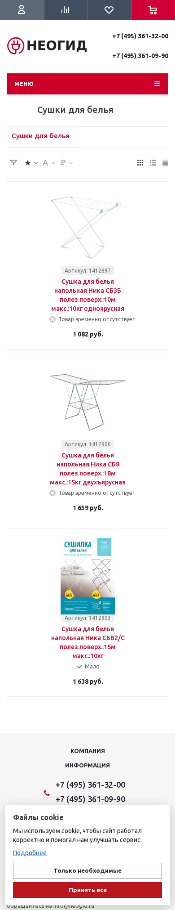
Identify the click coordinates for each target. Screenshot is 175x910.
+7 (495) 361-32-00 (140, 36)
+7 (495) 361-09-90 (140, 55)
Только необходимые (87, 870)
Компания (87, 751)
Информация (87, 765)
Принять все (88, 890)
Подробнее (30, 852)
